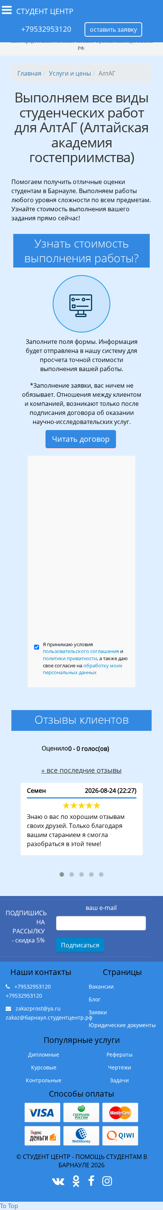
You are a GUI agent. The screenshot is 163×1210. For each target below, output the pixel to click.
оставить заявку (113, 29)
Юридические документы (122, 1025)
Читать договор (81, 439)
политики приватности (70, 658)
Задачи (119, 1080)
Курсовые (43, 1067)
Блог (94, 999)
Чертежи (119, 1067)
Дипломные (43, 1054)
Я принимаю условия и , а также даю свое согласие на (85, 658)
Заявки (98, 1012)
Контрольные (43, 1080)
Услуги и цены (70, 73)
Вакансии (101, 986)
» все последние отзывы (81, 770)
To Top (9, 1206)
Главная (29, 73)
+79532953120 (46, 29)
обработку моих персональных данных (82, 669)
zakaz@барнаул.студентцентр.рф (49, 1017)
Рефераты (120, 1054)
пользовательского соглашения (81, 651)
